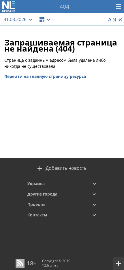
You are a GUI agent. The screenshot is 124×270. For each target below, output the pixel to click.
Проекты (36, 204)
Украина (36, 183)
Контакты (37, 215)
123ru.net (50, 265)
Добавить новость (66, 168)
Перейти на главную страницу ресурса (45, 76)
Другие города (42, 194)
